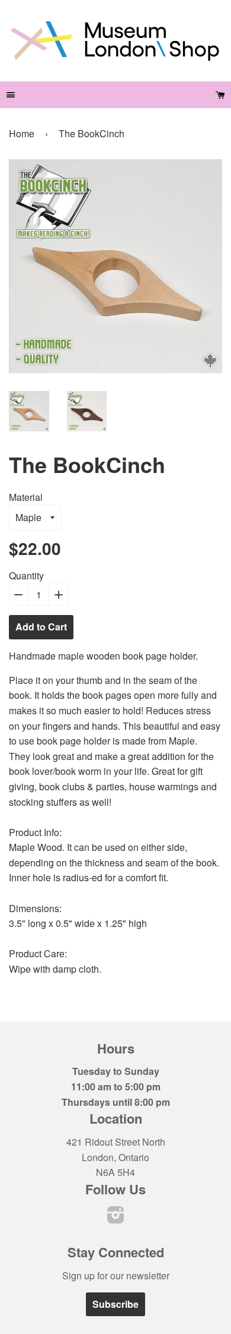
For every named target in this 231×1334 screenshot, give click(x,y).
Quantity (26, 575)
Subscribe (115, 1304)
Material (26, 497)
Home (21, 133)
